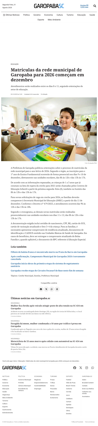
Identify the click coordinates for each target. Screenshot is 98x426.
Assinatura (86, 396)
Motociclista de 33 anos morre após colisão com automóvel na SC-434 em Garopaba (47, 342)
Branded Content (87, 383)
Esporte (5, 407)
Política (4, 380)
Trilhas (52, 383)
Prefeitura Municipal (50, 275)
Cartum (68, 402)
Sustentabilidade (40, 386)
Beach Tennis (70, 386)
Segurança (15, 303)
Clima (68, 411)
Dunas (52, 386)
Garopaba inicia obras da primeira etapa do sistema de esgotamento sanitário (45, 265)
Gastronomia (6, 410)
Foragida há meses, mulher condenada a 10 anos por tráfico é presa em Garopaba (46, 325)
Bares (52, 392)
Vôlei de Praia (70, 383)
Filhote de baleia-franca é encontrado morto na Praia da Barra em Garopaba (49, 252)
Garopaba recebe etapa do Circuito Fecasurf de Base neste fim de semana (47, 270)
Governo (5, 383)
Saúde (4, 392)
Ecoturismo (54, 398)
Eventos (68, 413)
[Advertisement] (49, 42)
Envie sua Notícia (88, 389)
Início (15, 361)
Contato (84, 386)
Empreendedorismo (41, 383)
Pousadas (53, 389)
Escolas (37, 275)
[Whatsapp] (93, 368)
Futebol (68, 380)
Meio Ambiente (7, 398)
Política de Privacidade (77, 422)
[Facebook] (75, 368)
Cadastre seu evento (86, 392)
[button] (94, 6)
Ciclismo (69, 389)
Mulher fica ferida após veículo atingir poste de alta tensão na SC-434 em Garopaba (47, 307)
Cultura (4, 404)
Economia (5, 386)
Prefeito (21, 383)
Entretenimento (7, 413)
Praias (52, 380)
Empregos (37, 389)
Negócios (37, 380)
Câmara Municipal (24, 386)
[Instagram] (87, 368)
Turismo (5, 401)
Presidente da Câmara (23, 389)
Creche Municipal (25, 275)
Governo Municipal (24, 380)
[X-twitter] (81, 368)
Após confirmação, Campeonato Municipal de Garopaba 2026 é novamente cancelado (48, 257)
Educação (15, 64)
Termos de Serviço (90, 422)
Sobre (84, 380)
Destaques (69, 408)
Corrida (68, 392)
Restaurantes (54, 395)
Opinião (68, 405)
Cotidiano (69, 399)
